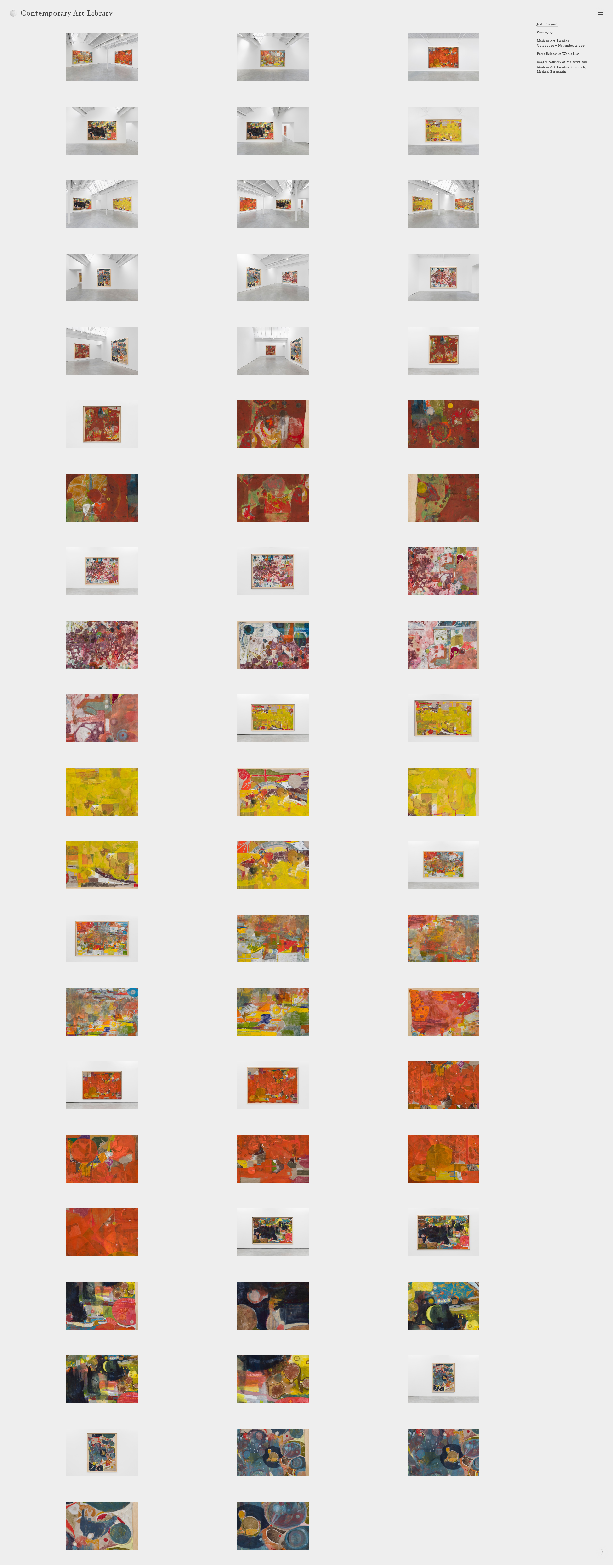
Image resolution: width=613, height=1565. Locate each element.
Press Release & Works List (558, 54)
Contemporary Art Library (67, 14)
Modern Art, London (553, 41)
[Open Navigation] (600, 12)
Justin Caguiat (547, 24)
